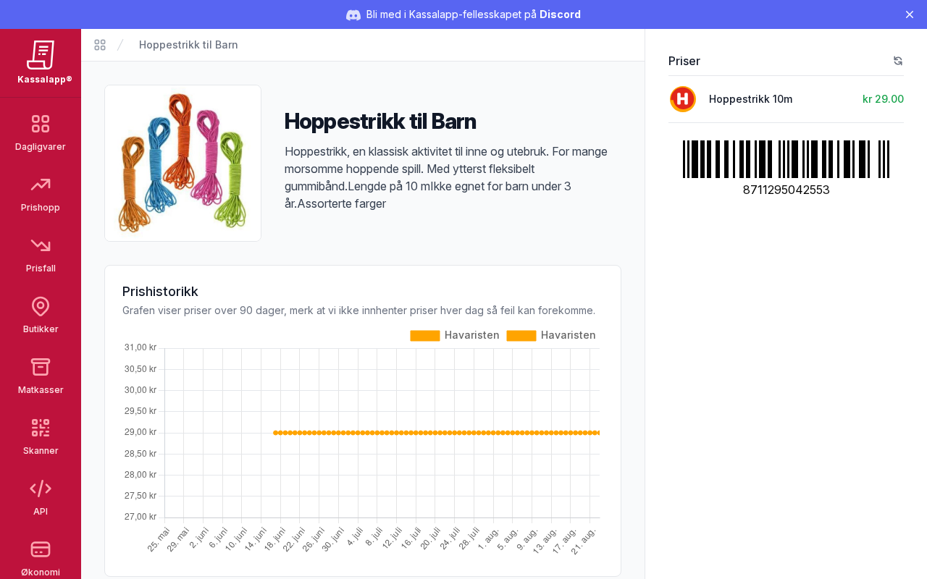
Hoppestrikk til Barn (188, 44)
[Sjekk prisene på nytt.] (898, 61)
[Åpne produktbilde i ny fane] (182, 163)
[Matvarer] (100, 45)
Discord (560, 14)
